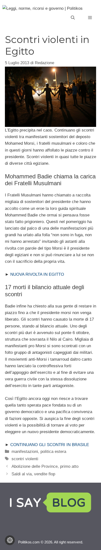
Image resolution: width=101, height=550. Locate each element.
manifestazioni (25, 451)
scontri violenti (25, 459)
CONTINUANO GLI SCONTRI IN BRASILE (49, 444)
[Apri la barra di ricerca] (72, 18)
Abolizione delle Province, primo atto (45, 466)
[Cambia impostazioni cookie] (10, 540)
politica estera (53, 451)
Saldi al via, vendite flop (33, 474)
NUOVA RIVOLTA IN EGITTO (37, 274)
